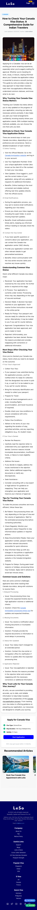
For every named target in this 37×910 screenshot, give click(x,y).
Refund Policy (18, 836)
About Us (18, 831)
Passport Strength (18, 857)
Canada (18, 882)
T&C (18, 834)
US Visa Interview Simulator (18, 855)
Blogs (18, 847)
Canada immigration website (15, 155)
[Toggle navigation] (33, 3)
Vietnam (18, 898)
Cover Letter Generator (18, 852)
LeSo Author (29, 31)
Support (18, 845)
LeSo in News (18, 850)
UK (18, 879)
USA (18, 871)
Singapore (18, 866)
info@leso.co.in (20, 823)
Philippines (18, 896)
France (18, 885)
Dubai (18, 868)
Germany (18, 893)
